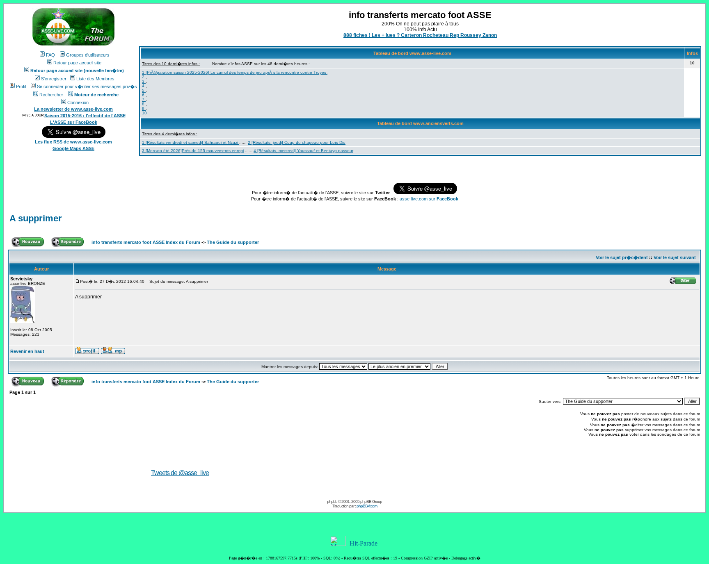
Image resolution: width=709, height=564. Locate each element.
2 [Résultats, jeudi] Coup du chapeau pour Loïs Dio (296, 142)
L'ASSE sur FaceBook (73, 122)
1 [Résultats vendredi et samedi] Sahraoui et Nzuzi (190, 142)
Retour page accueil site (77, 62)
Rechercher (51, 94)
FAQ (50, 54)
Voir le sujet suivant (675, 257)
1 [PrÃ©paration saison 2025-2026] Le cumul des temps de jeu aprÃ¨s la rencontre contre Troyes (234, 72)
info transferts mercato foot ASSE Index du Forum (145, 242)
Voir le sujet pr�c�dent (622, 257)
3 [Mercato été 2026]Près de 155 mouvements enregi (193, 150)
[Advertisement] (462, 461)
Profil (21, 86)
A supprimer (35, 218)
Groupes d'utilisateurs (88, 54)
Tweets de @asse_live (180, 472)
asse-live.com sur (429, 198)
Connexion (78, 102)
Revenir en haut (27, 351)
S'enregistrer (53, 78)
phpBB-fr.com (367, 506)
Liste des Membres (95, 78)
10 (144, 113)
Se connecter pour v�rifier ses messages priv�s (87, 86)
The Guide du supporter (233, 242)
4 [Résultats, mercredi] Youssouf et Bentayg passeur (303, 150)
